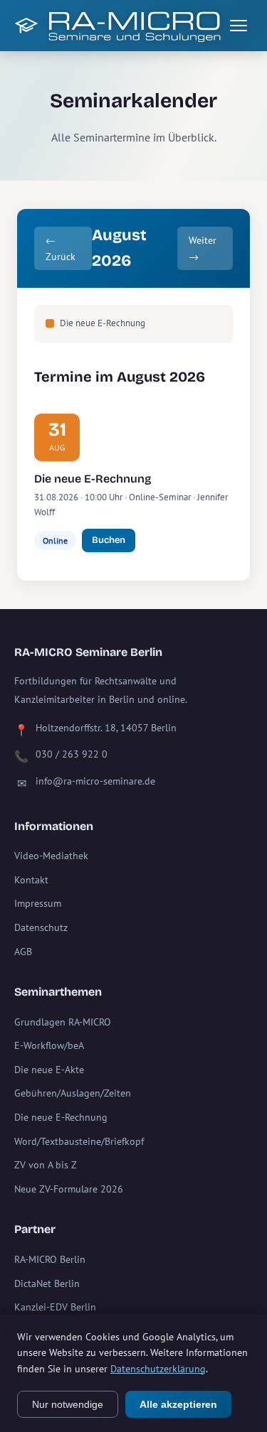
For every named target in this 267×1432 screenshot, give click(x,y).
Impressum (37, 903)
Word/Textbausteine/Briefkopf (79, 1141)
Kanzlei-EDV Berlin (55, 1307)
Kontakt (31, 879)
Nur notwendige (67, 1404)
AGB (23, 951)
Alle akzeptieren (178, 1404)
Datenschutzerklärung (158, 1368)
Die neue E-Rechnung (93, 478)
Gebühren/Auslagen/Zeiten (72, 1093)
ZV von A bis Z (45, 1164)
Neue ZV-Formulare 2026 (68, 1189)
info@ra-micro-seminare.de (95, 781)
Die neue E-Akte (49, 1069)
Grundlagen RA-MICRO (62, 1022)
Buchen (108, 540)
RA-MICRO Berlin (49, 1259)
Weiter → (202, 248)
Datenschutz (41, 927)
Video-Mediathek (51, 855)
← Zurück (60, 248)
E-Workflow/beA (49, 1045)
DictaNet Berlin (47, 1283)
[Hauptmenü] (238, 25)
